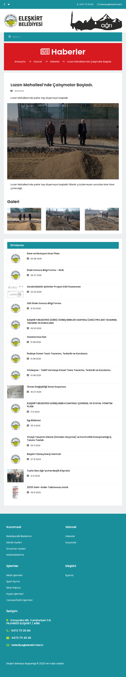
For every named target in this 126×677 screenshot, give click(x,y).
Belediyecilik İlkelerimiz (19, 536)
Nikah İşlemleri (14, 575)
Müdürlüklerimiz (15, 554)
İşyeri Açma (13, 581)
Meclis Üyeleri (14, 542)
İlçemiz (69, 575)
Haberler (55, 61)
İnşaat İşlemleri (14, 594)
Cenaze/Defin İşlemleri (19, 600)
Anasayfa (20, 61)
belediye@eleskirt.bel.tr (27, 645)
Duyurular (70, 542)
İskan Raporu (13, 587)
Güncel (38, 61)
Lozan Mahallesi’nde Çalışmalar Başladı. (89, 61)
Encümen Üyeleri (16, 548)
